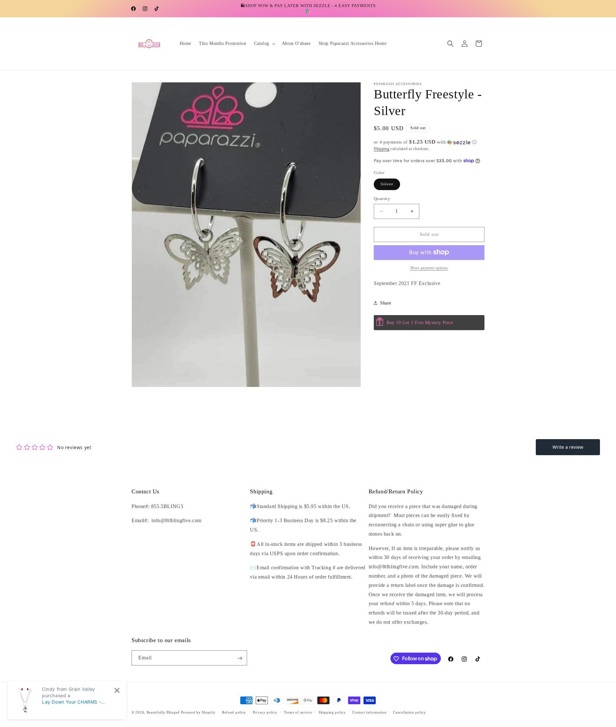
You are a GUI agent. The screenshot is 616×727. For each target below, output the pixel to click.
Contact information (369, 712)
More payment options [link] (429, 267)
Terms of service (298, 712)
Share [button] (385, 303)
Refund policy (234, 712)
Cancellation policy (409, 712)
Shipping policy (332, 712)
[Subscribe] (240, 658)
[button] (264, 43)
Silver (390, 185)
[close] (117, 690)
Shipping (381, 148)
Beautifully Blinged (163, 712)
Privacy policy (265, 712)
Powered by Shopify (198, 712)
